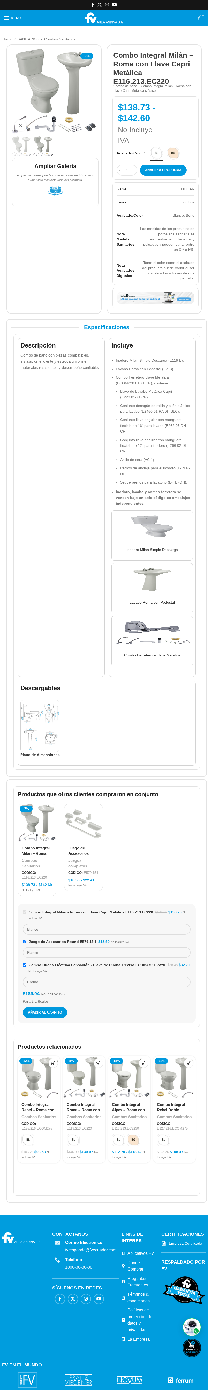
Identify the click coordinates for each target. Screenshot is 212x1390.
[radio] (156, 153)
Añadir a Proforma (163, 170)
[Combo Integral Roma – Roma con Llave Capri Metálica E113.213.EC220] (84, 1077)
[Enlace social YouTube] (114, 5)
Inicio (8, 39)
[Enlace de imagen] (184, 1290)
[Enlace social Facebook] (93, 5)
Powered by (200, 1360)
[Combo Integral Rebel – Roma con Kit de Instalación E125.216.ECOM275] (39, 1077)
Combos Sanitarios (59, 39)
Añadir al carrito (45, 1012)
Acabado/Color (130, 153)
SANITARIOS (28, 39)
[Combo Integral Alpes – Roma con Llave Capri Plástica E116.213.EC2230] (129, 1077)
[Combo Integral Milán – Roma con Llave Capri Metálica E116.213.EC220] (37, 823)
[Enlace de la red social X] (99, 5)
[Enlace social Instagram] (106, 5)
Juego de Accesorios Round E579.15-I (83, 853)
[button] (192, 1327)
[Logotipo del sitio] (104, 18)
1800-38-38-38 (78, 1267)
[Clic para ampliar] (20, 125)
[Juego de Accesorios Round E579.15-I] (83, 823)
